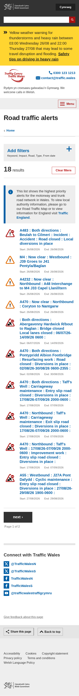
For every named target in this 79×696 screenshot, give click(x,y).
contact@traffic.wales (58, 78)
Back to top (52, 631)
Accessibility (12, 653)
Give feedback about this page (23, 617)
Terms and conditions (41, 658)
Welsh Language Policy (19, 662)
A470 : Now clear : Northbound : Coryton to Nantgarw (46, 304)
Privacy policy (13, 658)
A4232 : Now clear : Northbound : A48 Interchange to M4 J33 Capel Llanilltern (46, 283)
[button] (39, 152)
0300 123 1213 (64, 73)
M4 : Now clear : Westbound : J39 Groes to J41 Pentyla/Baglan (45, 261)
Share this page (20, 631)
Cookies (31, 653)
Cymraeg (65, 7)
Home (10, 130)
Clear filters (63, 170)
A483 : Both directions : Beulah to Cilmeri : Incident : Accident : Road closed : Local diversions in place (46, 237)
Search (72, 20)
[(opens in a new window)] (16, 6)
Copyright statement (55, 653)
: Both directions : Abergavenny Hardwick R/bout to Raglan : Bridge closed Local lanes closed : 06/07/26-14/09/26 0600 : (46, 328)
